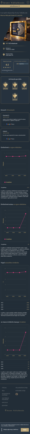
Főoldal (4, 387)
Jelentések (5, 405)
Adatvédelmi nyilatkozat (5, 398)
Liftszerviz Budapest (6, 8)
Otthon (1, 8)
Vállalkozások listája (22, 387)
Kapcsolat (5, 402)
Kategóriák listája (20, 390)
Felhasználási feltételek (6, 394)
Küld (24, 430)
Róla (3, 390)
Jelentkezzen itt (15, 6)
